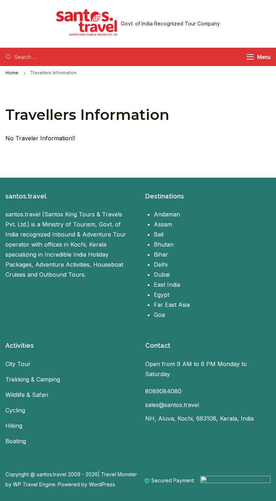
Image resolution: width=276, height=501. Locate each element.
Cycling (15, 410)
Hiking (13, 425)
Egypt (161, 294)
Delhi (160, 264)
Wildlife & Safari (26, 394)
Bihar (161, 254)
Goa (159, 314)
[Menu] (250, 57)
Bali (159, 234)
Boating (15, 441)
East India (167, 284)
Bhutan (164, 244)
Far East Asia (172, 304)
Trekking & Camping (32, 379)
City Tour (18, 363)
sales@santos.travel (172, 404)
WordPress (102, 484)
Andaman (167, 214)
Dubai (162, 274)
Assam (163, 224)
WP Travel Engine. (34, 484)
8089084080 (163, 391)
